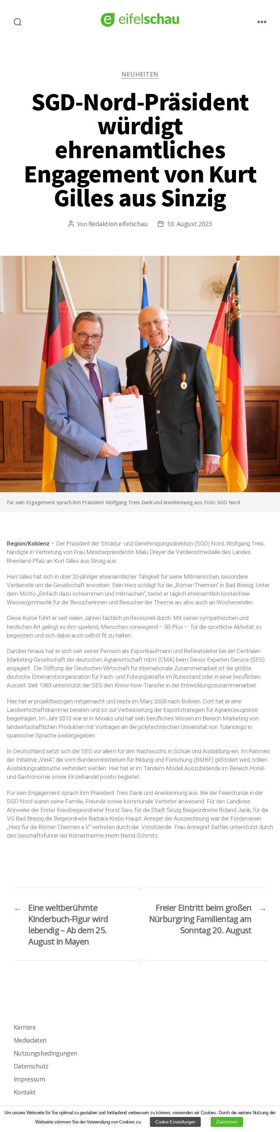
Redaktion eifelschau (118, 224)
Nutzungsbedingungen (45, 1053)
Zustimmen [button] (227, 1121)
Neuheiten (140, 74)
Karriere (25, 1027)
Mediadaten (30, 1040)
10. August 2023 (189, 224)
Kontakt (25, 1092)
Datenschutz (31, 1066)
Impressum (29, 1079)
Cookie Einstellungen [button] (175, 1121)
